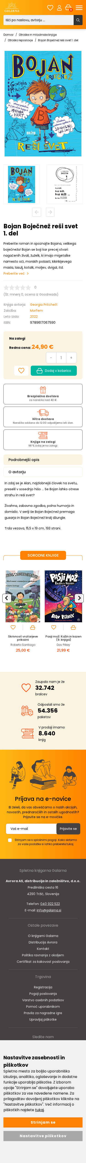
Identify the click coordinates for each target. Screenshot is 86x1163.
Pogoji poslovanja (43, 993)
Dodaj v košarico (58, 370)
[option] (21, 184)
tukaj (39, 1110)
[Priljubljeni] (50, 8)
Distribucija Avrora (43, 942)
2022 (34, 316)
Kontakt (43, 948)
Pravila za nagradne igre (43, 1013)
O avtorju (17, 472)
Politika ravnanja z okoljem (43, 955)
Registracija (43, 987)
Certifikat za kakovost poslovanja (43, 961)
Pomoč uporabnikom (43, 1006)
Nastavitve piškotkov (43, 1136)
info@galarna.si (49, 910)
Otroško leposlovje (20, 40)
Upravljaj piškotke (43, 1019)
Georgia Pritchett (44, 304)
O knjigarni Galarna (43, 936)
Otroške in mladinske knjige (38, 35)
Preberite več (14, 273)
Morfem (36, 310)
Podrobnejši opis (23, 459)
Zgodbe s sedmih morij (38, 636)
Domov (8, 35)
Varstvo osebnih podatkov (43, 1000)
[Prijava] (59, 7)
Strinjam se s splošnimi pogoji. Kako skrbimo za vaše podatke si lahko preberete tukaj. (46, 842)
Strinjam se (43, 1122)
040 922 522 (50, 904)
